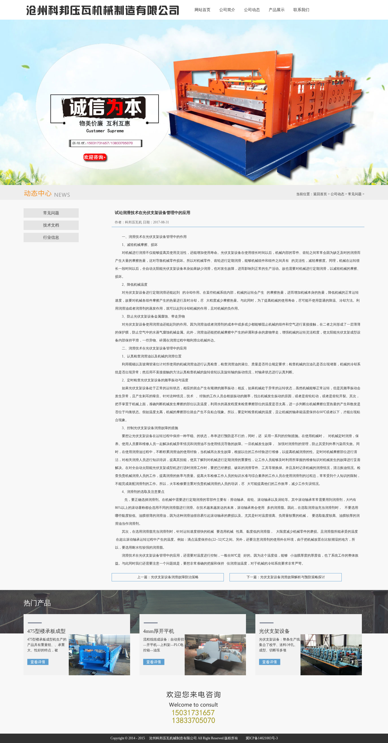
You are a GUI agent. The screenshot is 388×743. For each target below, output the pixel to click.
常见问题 (355, 194)
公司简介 (227, 10)
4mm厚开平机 (158, 631)
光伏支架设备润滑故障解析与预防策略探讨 (292, 577)
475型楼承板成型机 (46, 632)
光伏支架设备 (274, 631)
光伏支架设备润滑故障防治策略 (175, 577)
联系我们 (301, 10)
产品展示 (277, 10)
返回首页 (320, 194)
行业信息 (51, 237)
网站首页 (202, 10)
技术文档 (51, 225)
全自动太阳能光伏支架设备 (162, 269)
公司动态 (252, 10)
